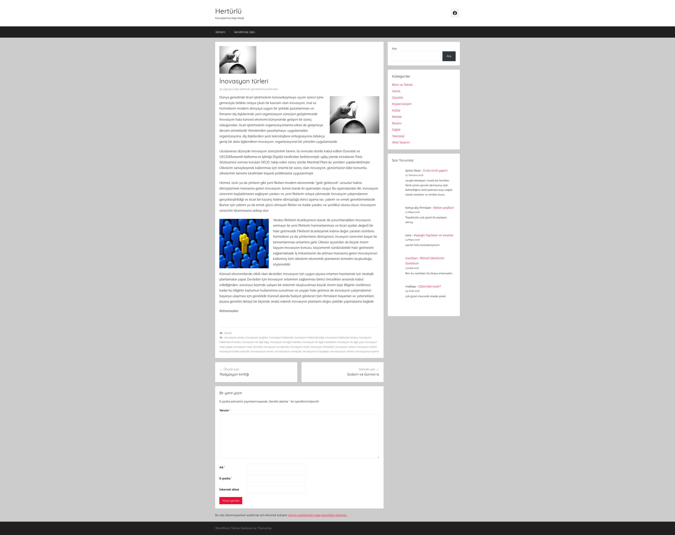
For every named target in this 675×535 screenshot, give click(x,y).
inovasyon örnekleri (322, 346)
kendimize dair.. (245, 32)
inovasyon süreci (345, 346)
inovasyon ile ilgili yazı (350, 342)
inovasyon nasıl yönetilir (248, 346)
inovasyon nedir (299, 346)
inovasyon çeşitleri (257, 337)
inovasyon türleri (367, 346)
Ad (222, 467)
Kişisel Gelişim (402, 104)
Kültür (396, 110)
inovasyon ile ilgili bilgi (255, 342)
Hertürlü (228, 11)
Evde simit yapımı (435, 170)
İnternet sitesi (229, 489)
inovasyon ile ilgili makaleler (319, 342)
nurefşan (411, 258)
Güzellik (397, 97)
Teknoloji (398, 136)
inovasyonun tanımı (367, 351)
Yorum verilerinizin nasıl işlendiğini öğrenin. (317, 515)
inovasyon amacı (234, 337)
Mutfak (397, 116)
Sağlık (396, 129)
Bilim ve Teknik (402, 85)
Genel (228, 333)
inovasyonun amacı (262, 351)
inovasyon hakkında (281, 337)
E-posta (225, 478)
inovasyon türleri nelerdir (234, 351)
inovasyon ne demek (276, 346)
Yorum (224, 410)
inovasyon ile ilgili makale (285, 342)
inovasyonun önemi (342, 351)
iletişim (220, 32)
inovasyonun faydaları (316, 351)
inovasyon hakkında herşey (341, 337)
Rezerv (396, 123)
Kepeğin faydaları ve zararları (434, 235)
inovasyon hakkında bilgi (309, 337)
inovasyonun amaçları (288, 351)
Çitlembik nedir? (429, 286)
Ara (394, 48)
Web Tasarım (401, 142)
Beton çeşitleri (444, 207)
